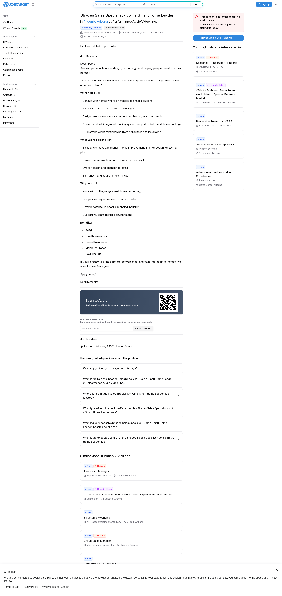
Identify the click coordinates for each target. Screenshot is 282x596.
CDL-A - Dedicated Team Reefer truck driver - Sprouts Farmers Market (128, 494)
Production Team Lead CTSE (214, 121)
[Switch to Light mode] (276, 4)
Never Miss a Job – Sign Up (216, 37)
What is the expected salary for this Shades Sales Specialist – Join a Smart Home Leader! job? (128, 439)
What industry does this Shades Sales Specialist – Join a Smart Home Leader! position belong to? (125, 425)
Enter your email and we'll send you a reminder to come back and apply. (116, 320)
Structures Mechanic (97, 517)
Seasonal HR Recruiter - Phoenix (216, 62)
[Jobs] (16, 4)
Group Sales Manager (97, 540)
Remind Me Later (143, 328)
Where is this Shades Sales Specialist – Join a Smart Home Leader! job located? (126, 395)
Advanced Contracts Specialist (215, 144)
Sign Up (266, 4)
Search (196, 4)
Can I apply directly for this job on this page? (110, 368)
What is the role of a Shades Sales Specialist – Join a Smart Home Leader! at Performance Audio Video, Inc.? (128, 381)
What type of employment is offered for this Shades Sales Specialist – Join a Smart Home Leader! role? (128, 410)
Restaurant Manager (96, 471)
